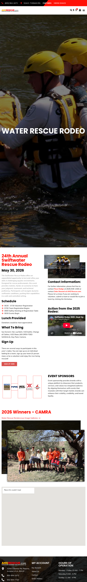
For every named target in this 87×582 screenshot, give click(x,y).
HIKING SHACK (60, 3)
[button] (71, 10)
